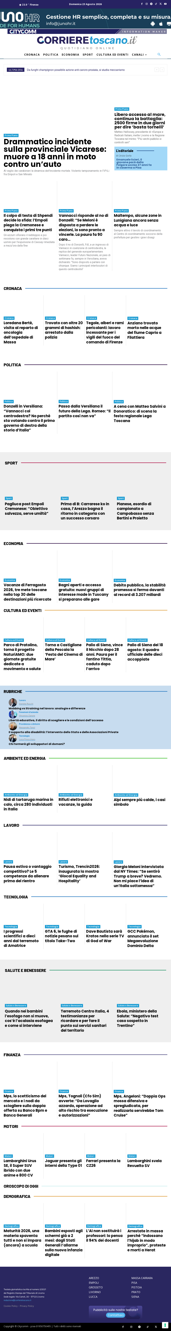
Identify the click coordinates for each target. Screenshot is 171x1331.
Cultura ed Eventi (14, 640)
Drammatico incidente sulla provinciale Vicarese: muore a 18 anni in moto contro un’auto (55, 153)
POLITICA (12, 364)
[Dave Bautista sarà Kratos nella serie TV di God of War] (105, 913)
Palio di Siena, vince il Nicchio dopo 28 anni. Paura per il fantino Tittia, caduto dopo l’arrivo (104, 656)
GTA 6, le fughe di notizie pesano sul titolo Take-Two (61, 936)
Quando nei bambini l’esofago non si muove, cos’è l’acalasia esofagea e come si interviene (29, 1018)
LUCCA (93, 1297)
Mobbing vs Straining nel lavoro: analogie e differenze (47, 708)
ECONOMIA (13, 543)
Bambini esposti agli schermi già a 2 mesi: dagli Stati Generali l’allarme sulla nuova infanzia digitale (64, 1242)
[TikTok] (156, 4)
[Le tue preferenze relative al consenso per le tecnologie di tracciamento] (165, 1325)
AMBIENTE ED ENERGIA (25, 758)
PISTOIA (136, 1287)
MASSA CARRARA (142, 1278)
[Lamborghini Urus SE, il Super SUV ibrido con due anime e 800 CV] (23, 1142)
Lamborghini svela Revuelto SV (144, 1163)
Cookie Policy (11, 1306)
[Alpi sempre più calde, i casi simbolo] (140, 778)
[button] (159, 55)
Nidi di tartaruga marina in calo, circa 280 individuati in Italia (28, 804)
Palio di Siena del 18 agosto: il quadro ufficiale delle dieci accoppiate (145, 652)
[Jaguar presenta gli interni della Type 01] (64, 1142)
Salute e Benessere (16, 1005)
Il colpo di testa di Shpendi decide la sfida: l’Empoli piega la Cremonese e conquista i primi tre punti (28, 222)
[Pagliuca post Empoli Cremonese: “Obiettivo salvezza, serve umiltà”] (29, 482)
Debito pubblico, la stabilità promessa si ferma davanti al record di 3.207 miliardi (139, 590)
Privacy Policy (27, 1306)
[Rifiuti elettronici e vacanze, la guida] (84, 778)
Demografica (12, 1225)
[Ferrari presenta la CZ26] (105, 1142)
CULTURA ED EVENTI (22, 610)
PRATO (135, 1292)
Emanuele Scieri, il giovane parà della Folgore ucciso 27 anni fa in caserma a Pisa (134, 164)
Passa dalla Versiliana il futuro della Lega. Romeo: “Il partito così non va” (85, 411)
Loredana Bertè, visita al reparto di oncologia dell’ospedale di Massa (21, 332)
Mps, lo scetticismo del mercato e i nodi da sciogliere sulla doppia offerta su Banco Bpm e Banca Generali (25, 1105)
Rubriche (13, 691)
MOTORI (11, 1126)
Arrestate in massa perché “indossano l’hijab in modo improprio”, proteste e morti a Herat (146, 1240)
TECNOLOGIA (16, 896)
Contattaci (116, 1315)
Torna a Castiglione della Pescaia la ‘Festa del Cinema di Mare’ (64, 652)
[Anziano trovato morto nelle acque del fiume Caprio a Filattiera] (146, 305)
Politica (9, 401)
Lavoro (22, 700)
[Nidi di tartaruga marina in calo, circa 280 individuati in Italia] (29, 778)
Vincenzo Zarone (27, 715)
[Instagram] (146, 4)
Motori (8, 1155)
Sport (9, 498)
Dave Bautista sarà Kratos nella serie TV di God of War (105, 936)
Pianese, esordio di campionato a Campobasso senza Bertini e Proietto (135, 511)
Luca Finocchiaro (27, 739)
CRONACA (13, 288)
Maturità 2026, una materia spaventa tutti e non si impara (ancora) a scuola (22, 1238)
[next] (162, 70)
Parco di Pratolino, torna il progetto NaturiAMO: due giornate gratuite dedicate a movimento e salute (22, 656)
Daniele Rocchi (26, 703)
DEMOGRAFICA (17, 1196)
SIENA (135, 1297)
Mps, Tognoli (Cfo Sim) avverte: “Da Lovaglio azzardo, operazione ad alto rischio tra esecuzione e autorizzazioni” (83, 1105)
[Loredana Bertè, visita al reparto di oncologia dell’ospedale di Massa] (23, 304)
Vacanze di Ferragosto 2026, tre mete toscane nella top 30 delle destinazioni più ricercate (27, 592)
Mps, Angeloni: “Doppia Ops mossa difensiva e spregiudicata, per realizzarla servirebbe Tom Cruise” (139, 1106)
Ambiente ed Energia (16, 794)
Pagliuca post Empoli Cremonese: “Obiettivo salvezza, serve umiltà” (26, 508)
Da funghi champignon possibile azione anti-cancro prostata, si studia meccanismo (76, 70)
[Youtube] (165, 4)
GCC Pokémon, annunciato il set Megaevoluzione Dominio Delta (143, 938)
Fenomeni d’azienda (28, 712)
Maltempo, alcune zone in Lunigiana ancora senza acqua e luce (137, 220)
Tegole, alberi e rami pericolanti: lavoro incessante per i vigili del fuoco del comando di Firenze (105, 332)
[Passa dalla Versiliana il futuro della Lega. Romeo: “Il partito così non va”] (85, 385)
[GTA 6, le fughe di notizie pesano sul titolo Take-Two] (64, 913)
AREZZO (94, 1278)
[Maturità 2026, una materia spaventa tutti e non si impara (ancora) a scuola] (23, 1212)
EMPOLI (94, 1283)
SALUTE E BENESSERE (25, 970)
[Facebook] (142, 4)
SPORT (11, 462)
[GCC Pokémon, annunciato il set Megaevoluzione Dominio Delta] (146, 913)
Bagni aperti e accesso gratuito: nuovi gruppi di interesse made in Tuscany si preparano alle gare (84, 592)
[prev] (157, 70)
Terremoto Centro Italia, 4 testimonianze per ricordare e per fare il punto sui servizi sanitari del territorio (85, 1021)
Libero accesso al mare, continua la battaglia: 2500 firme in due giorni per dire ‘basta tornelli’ (139, 121)
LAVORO (11, 825)
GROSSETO (96, 1287)
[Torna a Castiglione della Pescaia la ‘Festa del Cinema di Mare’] (64, 626)
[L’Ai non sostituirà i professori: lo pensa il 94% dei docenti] (105, 1212)
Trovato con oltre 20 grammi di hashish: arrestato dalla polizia (64, 330)
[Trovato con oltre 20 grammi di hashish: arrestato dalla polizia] (64, 304)
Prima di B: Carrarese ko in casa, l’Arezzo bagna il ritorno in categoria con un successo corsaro (85, 511)
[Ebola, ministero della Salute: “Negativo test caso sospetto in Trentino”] (141, 989)
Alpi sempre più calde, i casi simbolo (139, 802)
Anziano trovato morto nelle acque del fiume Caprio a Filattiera (144, 330)
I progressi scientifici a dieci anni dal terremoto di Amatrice (21, 938)
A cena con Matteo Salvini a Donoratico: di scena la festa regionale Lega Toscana (140, 413)
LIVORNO (95, 1292)
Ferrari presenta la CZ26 (103, 1163)
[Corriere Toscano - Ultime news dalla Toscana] (87, 43)
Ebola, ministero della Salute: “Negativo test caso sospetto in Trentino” (137, 1018)
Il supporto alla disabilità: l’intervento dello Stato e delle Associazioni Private (63, 732)
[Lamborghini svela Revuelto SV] (146, 1142)
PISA (134, 1283)
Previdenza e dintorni (29, 724)
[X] (160, 4)
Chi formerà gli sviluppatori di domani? (37, 744)
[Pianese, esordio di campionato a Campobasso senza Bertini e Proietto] (141, 482)
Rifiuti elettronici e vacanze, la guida (76, 802)
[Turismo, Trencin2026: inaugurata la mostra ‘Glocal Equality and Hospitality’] (84, 845)
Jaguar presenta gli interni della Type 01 (63, 1163)
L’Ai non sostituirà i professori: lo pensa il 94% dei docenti (104, 1235)
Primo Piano (11, 135)
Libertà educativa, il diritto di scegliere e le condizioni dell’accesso (56, 720)
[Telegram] (151, 4)
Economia (10, 580)
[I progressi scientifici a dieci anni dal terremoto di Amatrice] (23, 913)
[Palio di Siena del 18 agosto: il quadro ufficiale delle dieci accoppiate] (146, 627)
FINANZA (12, 1054)
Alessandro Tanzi (27, 727)
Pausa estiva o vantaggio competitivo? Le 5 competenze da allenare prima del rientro (27, 874)
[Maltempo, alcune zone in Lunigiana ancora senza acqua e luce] (140, 194)
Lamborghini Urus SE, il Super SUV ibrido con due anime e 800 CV (20, 1168)
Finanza (9, 1091)
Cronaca (9, 318)
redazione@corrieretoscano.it (17, 1300)
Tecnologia (24, 736)
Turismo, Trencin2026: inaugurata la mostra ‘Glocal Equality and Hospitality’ (79, 874)
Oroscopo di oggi (21, 1186)
